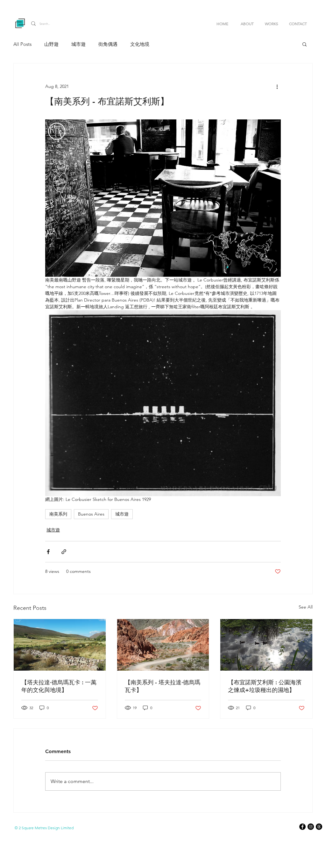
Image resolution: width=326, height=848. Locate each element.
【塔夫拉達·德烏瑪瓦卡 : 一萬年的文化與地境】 (58, 686)
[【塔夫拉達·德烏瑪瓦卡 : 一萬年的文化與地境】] (60, 645)
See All (306, 607)
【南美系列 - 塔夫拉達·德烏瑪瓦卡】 (162, 686)
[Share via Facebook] (48, 552)
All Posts (22, 44)
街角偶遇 (107, 44)
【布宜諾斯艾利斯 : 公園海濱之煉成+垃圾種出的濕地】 (264, 686)
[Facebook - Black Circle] (302, 826)
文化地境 (139, 44)
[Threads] (319, 826)
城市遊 (78, 44)
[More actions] (277, 86)
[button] (274, 23)
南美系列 (58, 514)
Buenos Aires (91, 514)
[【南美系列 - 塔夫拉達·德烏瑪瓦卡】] (163, 645)
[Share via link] (64, 552)
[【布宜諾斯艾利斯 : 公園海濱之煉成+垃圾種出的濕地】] (266, 645)
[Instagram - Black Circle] (311, 826)
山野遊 (51, 44)
